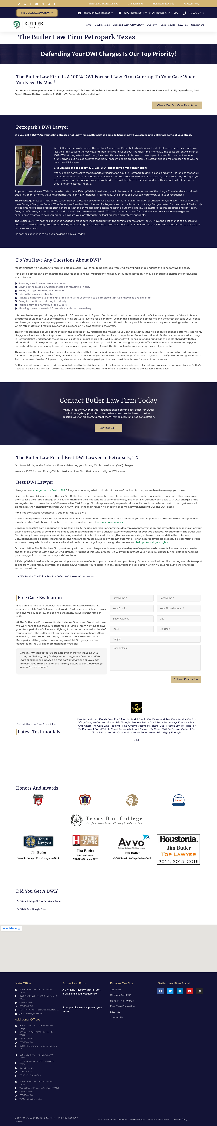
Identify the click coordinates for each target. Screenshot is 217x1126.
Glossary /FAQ (191, 3)
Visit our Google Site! (33, 909)
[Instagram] (199, 991)
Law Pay (183, 24)
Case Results (167, 24)
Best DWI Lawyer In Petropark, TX (102, 457)
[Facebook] (160, 991)
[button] (108, 577)
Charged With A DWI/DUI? (128, 24)
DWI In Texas (102, 24)
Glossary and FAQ (120, 995)
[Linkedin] (180, 991)
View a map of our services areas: (41, 901)
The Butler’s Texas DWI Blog (103, 3)
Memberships (135, 3)
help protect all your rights (152, 542)
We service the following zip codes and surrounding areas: (57, 576)
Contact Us (197, 24)
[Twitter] (170, 991)
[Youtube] (189, 991)
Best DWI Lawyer (34, 482)
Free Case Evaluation (122, 1006)
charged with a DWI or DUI (49, 490)
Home (88, 24)
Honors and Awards (163, 3)
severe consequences (110, 522)
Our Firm (152, 24)
